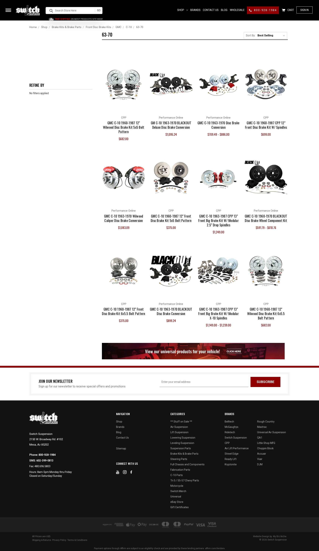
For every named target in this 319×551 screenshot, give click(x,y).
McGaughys (231, 426)
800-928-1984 (265, 10)
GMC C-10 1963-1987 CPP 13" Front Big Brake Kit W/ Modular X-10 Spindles (218, 313)
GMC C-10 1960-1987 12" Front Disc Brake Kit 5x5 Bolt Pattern (171, 218)
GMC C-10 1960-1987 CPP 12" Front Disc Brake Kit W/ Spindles (266, 125)
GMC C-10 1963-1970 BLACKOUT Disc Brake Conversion (171, 311)
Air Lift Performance (237, 448)
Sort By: (250, 35)
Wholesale (237, 9)
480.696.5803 (42, 466)
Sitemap (121, 448)
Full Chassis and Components (187, 464)
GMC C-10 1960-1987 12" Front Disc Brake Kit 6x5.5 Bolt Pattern (123, 311)
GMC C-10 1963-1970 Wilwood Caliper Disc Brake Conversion (123, 218)
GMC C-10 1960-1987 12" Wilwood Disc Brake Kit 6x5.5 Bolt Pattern (266, 313)
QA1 (259, 437)
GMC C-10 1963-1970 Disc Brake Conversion (218, 125)
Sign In (304, 9)
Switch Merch (178, 491)
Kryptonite (231, 464)
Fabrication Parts (180, 469)
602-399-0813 (44, 460)
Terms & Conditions (77, 540)
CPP (227, 443)
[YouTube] (117, 473)
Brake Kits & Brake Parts (184, 453)
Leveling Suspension (182, 443)
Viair (259, 459)
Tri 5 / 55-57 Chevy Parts (184, 480)
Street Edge (232, 453)
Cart (290, 9)
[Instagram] (125, 473)
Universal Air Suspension (271, 432)
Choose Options (123, 88)
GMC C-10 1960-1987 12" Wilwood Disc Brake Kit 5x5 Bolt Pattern (123, 127)
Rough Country (266, 421)
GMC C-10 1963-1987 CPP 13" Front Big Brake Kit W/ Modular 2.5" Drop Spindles (218, 220)
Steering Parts (178, 459)
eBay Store (176, 501)
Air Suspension (179, 426)
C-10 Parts (176, 475)
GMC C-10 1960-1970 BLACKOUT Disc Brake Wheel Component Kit (266, 218)
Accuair (261, 453)
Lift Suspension (179, 432)
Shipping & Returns (41, 540)
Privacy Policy (59, 540)
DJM (260, 464)
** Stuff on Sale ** (181, 421)
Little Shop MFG (266, 443)
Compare (121, 80)
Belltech (229, 421)
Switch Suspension (236, 437)
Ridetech (230, 432)
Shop (181, 9)
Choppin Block (265, 448)
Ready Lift (230, 459)
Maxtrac (262, 426)
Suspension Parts (180, 448)
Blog (224, 9)
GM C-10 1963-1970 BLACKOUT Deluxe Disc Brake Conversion (171, 125)
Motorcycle (176, 485)
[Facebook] (131, 473)
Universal (175, 496)
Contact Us (211, 9)
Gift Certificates (179, 507)
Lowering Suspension (182, 437)
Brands (195, 9)
